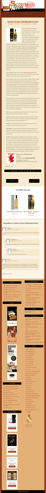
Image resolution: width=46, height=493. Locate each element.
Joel (8, 259)
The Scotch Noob (21, 23)
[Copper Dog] (32, 202)
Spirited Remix (29, 389)
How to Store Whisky (30, 305)
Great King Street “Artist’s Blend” (11, 386)
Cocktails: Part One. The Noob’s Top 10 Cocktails (12, 292)
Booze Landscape (29, 355)
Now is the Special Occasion (32, 292)
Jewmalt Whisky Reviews (31, 373)
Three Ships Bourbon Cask (32, 327)
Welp (27, 329)
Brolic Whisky (29, 357)
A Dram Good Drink (30, 349)
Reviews (28, 23)
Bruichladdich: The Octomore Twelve (34, 284)
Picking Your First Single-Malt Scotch (12, 294)
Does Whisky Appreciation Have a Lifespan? (33, 319)
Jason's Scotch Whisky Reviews (33, 371)
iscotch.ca (28, 369)
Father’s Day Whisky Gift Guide (33, 297)
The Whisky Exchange (29, 72)
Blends (8, 166)
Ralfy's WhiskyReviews (31, 381)
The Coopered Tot (29, 391)
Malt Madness (29, 377)
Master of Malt (34, 161)
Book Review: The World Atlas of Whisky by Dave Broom (33, 302)
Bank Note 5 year (10, 147)
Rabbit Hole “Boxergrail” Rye (32, 321)
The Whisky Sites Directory (32, 397)
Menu (41, 10)
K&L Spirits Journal (30, 375)
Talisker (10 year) (7, 402)
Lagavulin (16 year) (8, 407)
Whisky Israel (29, 403)
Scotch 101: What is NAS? (9, 289)
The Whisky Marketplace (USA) (33, 395)
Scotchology (28, 387)
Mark (24, 158)
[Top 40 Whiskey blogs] (29, 423)
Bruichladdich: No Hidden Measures (34, 286)
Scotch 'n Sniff (29, 383)
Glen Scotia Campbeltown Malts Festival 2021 (33, 340)
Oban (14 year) (7, 390)
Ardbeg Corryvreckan (8, 392)
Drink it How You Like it (31, 367)
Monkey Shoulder (30, 149)
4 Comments (34, 23)
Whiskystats (28, 411)
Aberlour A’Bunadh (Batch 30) (10, 394)
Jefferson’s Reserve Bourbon (32, 331)
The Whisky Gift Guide (31, 299)
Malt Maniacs (29, 379)
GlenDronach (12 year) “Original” (11, 388)
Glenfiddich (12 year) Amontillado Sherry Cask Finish (33, 333)
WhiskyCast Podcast (30, 407)
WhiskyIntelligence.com (31, 409)
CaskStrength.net (29, 359)
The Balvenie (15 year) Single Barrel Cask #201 (12, 405)
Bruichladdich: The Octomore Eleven (34, 288)
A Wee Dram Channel (30, 351)
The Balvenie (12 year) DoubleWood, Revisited (33, 324)
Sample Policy (28, 424)
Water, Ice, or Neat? (8, 298)
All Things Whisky (30, 353)
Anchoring (28, 290)
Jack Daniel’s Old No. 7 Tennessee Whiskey (33, 336)
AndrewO (13, 239)
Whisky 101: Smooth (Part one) (10, 287)
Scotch (11, 166)
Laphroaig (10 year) (8, 398)
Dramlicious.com (29, 365)
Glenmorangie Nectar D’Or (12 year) (11, 396)
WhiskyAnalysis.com (30, 405)
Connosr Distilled (30, 361)
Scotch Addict (29, 385)
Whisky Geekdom (29, 401)
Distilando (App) (29, 363)
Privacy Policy (28, 426)
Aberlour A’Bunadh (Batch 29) (10, 400)
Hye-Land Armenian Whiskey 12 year (34, 342)
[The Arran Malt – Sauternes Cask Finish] (15, 202)
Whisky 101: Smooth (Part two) (10, 285)
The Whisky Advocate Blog (32, 393)
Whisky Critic (29, 399)
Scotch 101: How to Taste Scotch (11, 296)
